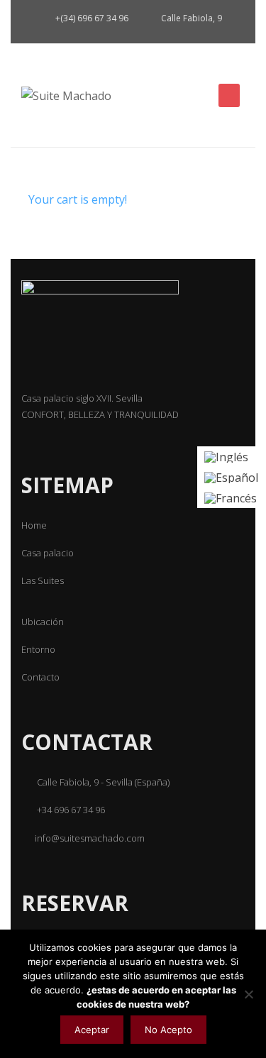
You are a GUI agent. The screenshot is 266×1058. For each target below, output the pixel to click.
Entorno (38, 649)
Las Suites (42, 580)
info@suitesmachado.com (90, 838)
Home (34, 525)
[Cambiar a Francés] (231, 497)
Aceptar (91, 1029)
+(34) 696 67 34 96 (90, 18)
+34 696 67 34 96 (70, 809)
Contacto (40, 677)
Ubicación (42, 621)
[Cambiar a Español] (231, 477)
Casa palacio (47, 552)
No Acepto (168, 1029)
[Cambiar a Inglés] (231, 456)
